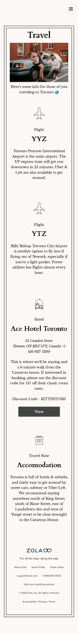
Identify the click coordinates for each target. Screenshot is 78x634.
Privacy (43, 602)
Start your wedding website (39, 584)
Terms (52, 602)
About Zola (20, 567)
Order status (57, 567)
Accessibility (29, 602)
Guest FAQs (38, 567)
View (39, 412)
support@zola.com (27, 576)
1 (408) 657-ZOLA (51, 576)
